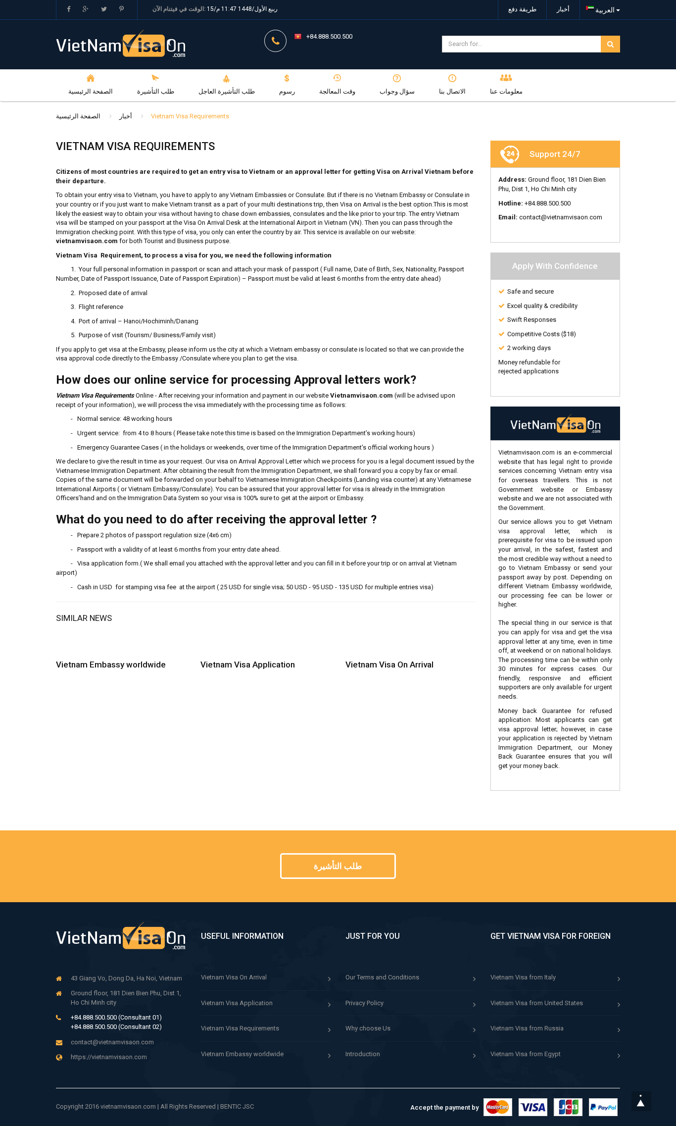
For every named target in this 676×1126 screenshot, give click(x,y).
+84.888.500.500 (329, 36)
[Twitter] (104, 9)
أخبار (563, 9)
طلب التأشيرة (338, 866)
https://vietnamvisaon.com (109, 1057)
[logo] (121, 935)
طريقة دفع (522, 9)
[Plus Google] (86, 9)
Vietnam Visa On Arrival (389, 664)
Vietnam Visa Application (247, 664)
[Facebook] (68, 9)
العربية (605, 10)
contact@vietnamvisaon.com (112, 1042)
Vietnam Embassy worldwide (111, 664)
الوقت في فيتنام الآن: (178, 8)
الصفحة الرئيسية (78, 116)
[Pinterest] (121, 9)
